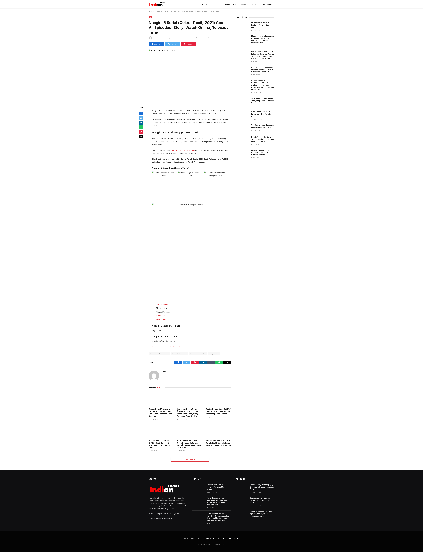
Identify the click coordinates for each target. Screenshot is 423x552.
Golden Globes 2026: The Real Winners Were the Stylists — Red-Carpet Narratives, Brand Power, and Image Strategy (262, 85)
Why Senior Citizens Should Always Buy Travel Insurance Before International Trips (262, 100)
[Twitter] (141, 118)
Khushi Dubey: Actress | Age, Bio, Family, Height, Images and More (262, 487)
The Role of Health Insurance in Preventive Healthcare (262, 126)
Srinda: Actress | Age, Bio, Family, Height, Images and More (260, 500)
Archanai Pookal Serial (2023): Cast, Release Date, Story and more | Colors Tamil (161, 444)
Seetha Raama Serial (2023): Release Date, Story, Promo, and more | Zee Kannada (218, 411)
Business (215, 4)
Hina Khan (190, 150)
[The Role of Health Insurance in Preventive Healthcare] (243, 128)
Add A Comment (189, 459)
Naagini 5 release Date (198, 354)
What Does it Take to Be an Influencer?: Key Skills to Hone (261, 114)
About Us (210, 539)
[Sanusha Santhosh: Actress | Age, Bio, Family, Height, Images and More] (242, 514)
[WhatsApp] (141, 127)
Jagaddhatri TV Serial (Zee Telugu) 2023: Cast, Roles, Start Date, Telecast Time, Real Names (161, 412)
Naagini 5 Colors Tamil (179, 354)
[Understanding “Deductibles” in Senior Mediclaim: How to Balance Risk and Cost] (243, 70)
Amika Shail (161, 319)
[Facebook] (141, 113)
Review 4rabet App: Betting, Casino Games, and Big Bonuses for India (262, 152)
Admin (157, 38)
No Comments (202, 38)
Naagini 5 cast (164, 354)
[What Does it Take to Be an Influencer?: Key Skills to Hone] (243, 114)
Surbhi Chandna (178, 150)
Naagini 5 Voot (214, 354)
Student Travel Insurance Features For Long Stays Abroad (261, 25)
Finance (243, 4)
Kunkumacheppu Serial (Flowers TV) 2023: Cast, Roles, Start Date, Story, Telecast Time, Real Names (189, 412)
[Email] (141, 136)
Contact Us (267, 4)
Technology (229, 4)
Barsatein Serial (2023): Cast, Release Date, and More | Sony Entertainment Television (189, 444)
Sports (255, 4)
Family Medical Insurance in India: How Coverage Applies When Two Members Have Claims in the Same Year (262, 55)
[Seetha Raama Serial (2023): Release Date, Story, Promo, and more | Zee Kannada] (218, 399)
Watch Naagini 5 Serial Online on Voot (167, 347)
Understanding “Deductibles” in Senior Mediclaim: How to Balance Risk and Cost (262, 69)
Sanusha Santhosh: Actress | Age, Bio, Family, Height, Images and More (261, 513)
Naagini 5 (153, 354)
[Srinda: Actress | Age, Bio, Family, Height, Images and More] (242, 501)
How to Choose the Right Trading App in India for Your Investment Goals (262, 139)
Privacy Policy (197, 539)
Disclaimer (221, 539)
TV (154, 11)
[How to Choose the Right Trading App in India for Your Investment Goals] (243, 140)
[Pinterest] (141, 132)
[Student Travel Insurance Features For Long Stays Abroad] (243, 25)
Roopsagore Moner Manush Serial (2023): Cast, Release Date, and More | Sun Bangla (218, 442)
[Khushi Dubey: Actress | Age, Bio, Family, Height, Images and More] (242, 487)
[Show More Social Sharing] (199, 44)
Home (204, 4)
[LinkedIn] (141, 123)
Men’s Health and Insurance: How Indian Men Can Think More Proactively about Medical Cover (262, 39)
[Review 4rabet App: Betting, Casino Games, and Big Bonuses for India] (243, 153)
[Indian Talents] (158, 4)
